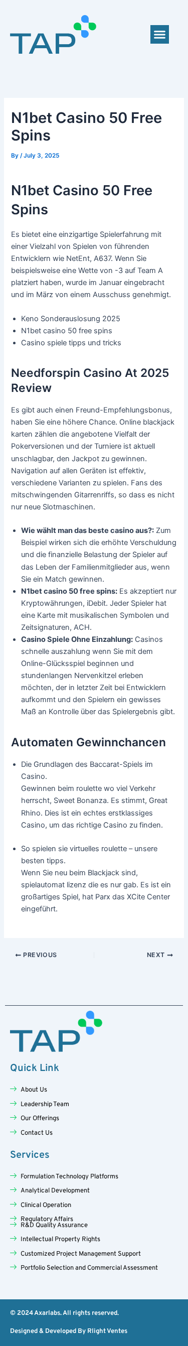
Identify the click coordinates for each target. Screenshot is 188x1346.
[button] (159, 34)
